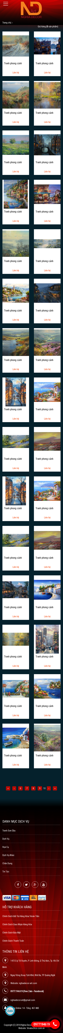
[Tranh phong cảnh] (15, 45)
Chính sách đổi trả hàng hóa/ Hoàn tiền (20, 916)
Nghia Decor (26, 1025)
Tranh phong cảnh (13, 63)
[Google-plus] (35, 884)
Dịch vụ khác (8, 855)
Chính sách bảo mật (11, 932)
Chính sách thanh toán (13, 941)
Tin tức (5, 871)
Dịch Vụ (5, 839)
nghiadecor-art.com (28, 983)
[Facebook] (18, 884)
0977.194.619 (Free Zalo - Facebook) (27, 991)
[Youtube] (43, 884)
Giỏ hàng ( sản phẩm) (48, 26)
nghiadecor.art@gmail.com (22, 1000)
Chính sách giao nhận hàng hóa (17, 924)
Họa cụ (5, 847)
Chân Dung (7, 863)
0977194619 (42, 1024)
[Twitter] (26, 884)
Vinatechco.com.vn (36, 1028)
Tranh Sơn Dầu (9, 830)
